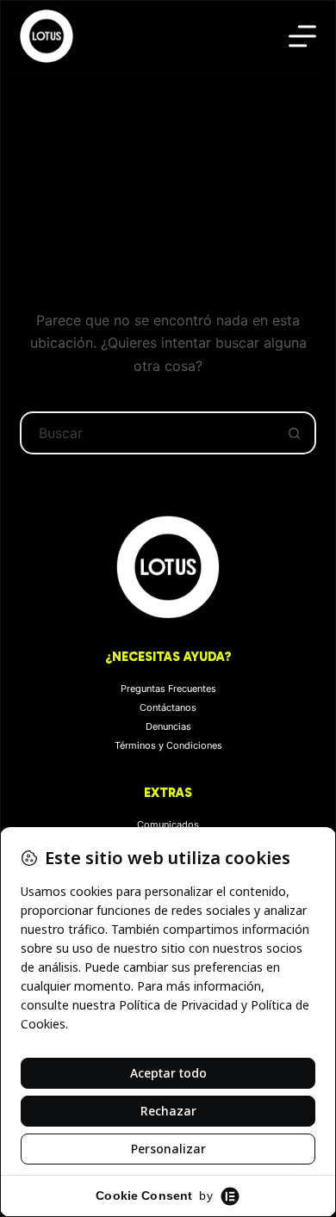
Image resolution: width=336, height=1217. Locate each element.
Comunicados (168, 825)
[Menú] (302, 36)
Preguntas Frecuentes (168, 689)
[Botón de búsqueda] (294, 433)
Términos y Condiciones (168, 745)
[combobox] (148, 432)
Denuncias (168, 726)
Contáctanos (168, 707)
